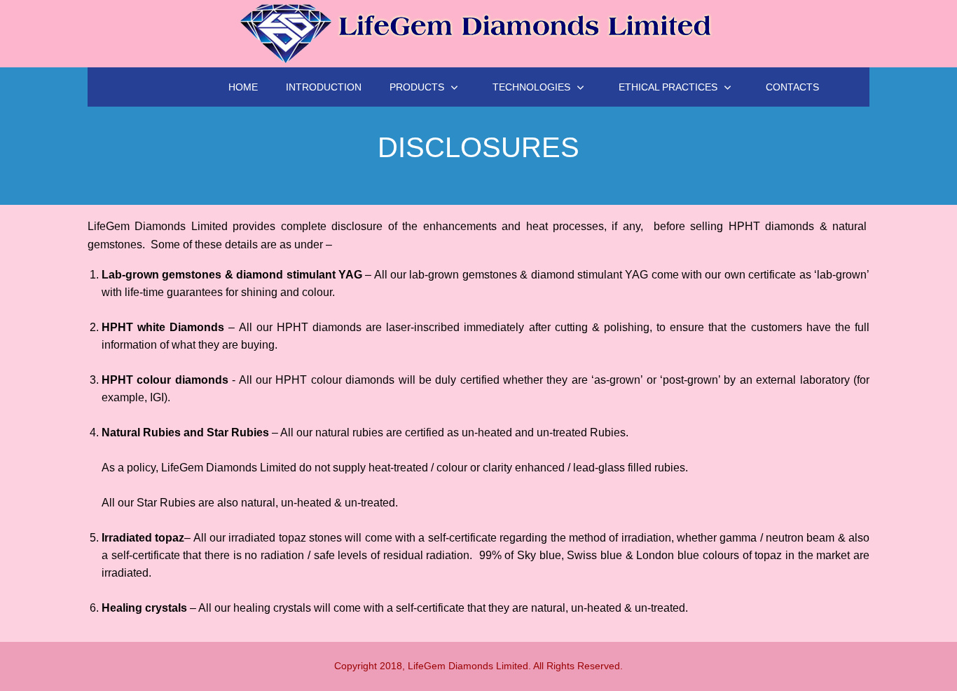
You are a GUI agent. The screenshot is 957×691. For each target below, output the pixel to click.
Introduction (324, 87)
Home (243, 87)
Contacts (792, 87)
